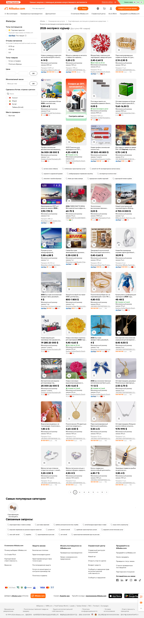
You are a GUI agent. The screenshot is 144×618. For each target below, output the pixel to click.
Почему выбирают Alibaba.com (15, 550)
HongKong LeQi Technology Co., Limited (51, 113)
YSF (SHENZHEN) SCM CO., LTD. (126, 159)
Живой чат (92, 556)
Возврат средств (94, 565)
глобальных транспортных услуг (75, 169)
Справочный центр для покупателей (96, 551)
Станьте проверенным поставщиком (124, 566)
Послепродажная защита (41, 565)
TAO (89, 606)
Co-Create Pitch (10, 554)
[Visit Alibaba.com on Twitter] (126, 580)
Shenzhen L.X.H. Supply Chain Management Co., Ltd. (51, 221)
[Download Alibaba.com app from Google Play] (132, 596)
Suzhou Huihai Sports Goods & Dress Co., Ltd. (101, 72)
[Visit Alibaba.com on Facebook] (117, 580)
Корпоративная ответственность (10, 560)
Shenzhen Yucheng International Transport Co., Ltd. (51, 306)
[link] (141, 597)
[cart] (104, 9)
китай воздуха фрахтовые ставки (95, 525)
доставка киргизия (43, 525)
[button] (75, 8)
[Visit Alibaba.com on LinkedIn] (122, 580)
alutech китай (65, 529)
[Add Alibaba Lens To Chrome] (38, 596)
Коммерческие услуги (56, 21)
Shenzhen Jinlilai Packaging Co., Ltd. (101, 118)
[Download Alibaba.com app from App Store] (115, 596)
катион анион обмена (51, 169)
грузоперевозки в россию (46, 534)
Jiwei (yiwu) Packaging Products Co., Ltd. (101, 218)
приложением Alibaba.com (96, 596)
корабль (28, 534)
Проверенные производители (71, 553)
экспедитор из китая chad (107, 173)
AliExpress (40, 606)
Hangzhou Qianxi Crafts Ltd (50, 70)
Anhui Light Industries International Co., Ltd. (126, 113)
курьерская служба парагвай (98, 178)
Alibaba (42, 21)
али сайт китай (14, 534)
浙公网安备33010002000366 (108, 615)
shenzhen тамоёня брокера (52, 178)
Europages (104, 606)
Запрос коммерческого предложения (68, 558)
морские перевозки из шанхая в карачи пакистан (26, 529)
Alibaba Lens (16, 596)
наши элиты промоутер (120, 525)
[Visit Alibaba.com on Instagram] (131, 580)
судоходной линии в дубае (123, 178)
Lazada (72, 606)
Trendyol (96, 606)
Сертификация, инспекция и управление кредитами (87, 21)
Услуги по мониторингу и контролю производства (41, 570)
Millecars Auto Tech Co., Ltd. (125, 218)
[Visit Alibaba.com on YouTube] (135, 580)
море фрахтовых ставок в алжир (20, 525)
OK (33, 73)
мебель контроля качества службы (67, 525)
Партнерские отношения (125, 572)
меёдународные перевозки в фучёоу (81, 173)
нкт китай (64, 534)
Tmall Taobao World (61, 606)
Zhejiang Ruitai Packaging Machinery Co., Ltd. (51, 159)
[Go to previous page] (71, 492)
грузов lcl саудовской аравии (53, 173)
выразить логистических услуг (113, 529)
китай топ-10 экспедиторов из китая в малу (106, 169)
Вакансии (7, 565)
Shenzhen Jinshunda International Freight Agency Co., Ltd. (51, 265)
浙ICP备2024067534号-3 (129, 615)
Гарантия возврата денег (41, 554)
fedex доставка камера (75, 178)
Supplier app (65, 596)
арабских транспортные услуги (86, 529)
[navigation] (21, 257)
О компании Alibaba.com (13, 545)
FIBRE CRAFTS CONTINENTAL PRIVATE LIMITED (76, 218)
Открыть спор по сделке (97, 561)
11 (102, 492)
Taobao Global (81, 606)
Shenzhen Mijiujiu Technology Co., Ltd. (126, 265)
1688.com (48, 606)
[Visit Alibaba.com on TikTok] (140, 580)
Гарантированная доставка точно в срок (42, 560)
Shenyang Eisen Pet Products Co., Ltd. (101, 265)
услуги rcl (51, 529)
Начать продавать (122, 557)
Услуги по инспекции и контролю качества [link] (55, 24)
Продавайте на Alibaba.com (126, 553)
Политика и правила (39, 575)
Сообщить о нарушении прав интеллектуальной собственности (98, 571)
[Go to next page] (107, 492)
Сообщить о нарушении (96, 577)
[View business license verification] (92, 615)
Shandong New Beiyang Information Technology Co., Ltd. (76, 306)
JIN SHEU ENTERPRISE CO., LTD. (76, 70)
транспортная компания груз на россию (86, 534)
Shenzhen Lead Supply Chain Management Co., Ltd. (76, 262)
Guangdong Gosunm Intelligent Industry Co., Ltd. (101, 159)
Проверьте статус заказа (125, 561)
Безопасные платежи (40, 550)
